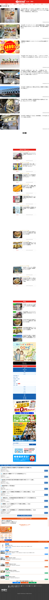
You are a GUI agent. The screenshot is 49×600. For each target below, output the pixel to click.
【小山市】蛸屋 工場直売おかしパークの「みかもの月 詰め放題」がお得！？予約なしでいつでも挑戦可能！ (29, 243)
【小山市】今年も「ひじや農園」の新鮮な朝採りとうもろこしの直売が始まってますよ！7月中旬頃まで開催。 (29, 186)
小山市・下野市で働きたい (5, 465)
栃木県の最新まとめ (16, 375)
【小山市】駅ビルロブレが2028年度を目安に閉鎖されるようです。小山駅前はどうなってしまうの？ (29, 175)
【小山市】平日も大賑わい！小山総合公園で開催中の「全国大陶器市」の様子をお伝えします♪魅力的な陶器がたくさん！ (29, 336)
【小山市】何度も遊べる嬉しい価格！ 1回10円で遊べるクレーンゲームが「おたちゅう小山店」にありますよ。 (29, 165)
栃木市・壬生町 (15, 377)
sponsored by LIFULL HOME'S (43, 541)
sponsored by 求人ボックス (14, 465)
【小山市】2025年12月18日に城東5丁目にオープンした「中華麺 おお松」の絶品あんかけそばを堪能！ (29, 232)
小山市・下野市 (29, 1)
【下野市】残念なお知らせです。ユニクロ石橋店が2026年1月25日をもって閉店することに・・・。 (29, 197)
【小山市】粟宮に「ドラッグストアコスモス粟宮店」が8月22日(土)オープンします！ (29, 154)
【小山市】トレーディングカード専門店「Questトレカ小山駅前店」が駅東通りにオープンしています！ (29, 268)
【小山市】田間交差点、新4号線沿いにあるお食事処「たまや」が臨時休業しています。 (29, 208)
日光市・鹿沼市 (15, 380)
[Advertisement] (24, 141)
